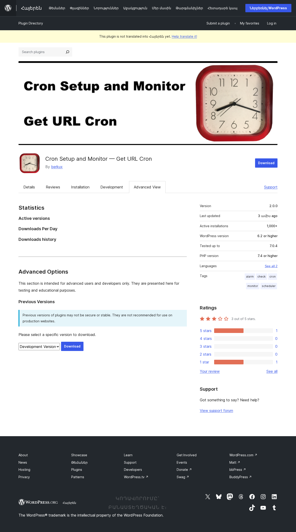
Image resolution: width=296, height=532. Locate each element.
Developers (133, 470)
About (23, 455)
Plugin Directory (30, 23)
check (261, 276)
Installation (80, 187)
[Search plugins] (67, 52)
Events (182, 462)
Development (111, 187)
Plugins (76, 470)
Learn (128, 455)
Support (271, 187)
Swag (183, 477)
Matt (234, 462)
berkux (57, 166)
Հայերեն (69, 503)
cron (272, 276)
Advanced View (147, 187)
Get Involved (187, 455)
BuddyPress (240, 477)
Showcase (79, 455)
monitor (252, 286)
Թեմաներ (79, 462)
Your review (210, 371)
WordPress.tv (136, 477)
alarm (250, 276)
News (22, 462)
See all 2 (271, 266)
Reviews (53, 187)
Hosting (24, 470)
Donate (184, 470)
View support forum (216, 410)
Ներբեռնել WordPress (268, 8)
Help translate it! (184, 36)
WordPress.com (243, 455)
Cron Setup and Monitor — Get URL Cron (98, 158)
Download (266, 163)
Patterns (77, 477)
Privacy (24, 477)
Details (29, 187)
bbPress (237, 470)
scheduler (269, 286)
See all (272, 371)
